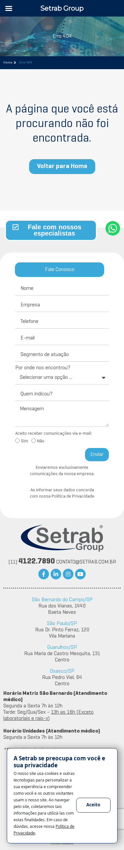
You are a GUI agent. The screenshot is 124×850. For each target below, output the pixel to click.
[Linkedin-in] (56, 574)
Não (40, 441)
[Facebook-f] (43, 574)
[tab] (59, 269)
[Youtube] (80, 574)
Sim (24, 441)
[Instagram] (68, 574)
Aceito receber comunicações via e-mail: (53, 433)
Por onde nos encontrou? (42, 368)
